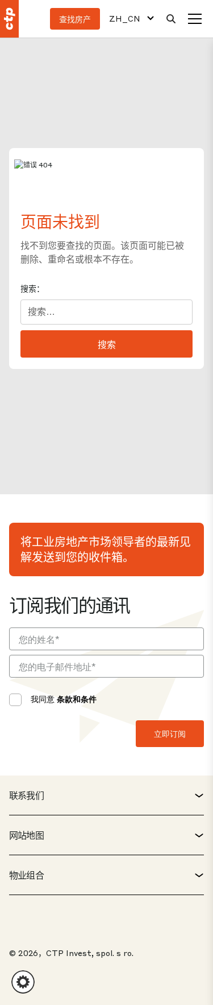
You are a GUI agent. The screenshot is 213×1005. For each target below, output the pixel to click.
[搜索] (171, 19)
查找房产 (75, 19)
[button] (23, 982)
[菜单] (195, 18)
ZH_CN (124, 18)
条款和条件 (77, 699)
